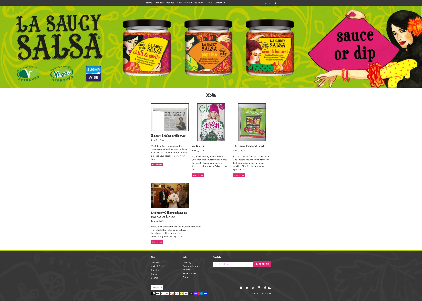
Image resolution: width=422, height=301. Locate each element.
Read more (157, 164)
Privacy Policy (189, 273)
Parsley (155, 274)
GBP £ (156, 287)
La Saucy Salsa (264, 293)
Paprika (155, 270)
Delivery (187, 262)
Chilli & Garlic (158, 266)
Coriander (156, 262)
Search (154, 277)
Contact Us (188, 277)
